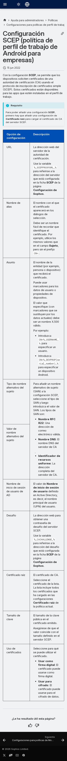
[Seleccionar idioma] (27, 4)
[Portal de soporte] (11, 756)
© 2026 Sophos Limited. (15, 749)
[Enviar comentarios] (23, 756)
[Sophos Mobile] (5, 20)
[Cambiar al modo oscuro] (18, 4)
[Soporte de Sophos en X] (4, 756)
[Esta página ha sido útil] (30, 725)
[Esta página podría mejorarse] (37, 725)
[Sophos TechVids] (17, 756)
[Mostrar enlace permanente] (62, 33)
